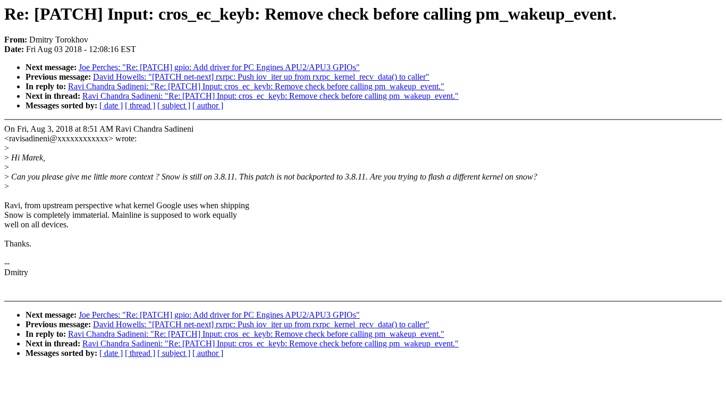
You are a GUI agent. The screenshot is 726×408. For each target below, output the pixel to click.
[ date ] (111, 105)
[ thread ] (140, 105)
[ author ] (207, 105)
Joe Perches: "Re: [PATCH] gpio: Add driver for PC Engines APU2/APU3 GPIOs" (219, 67)
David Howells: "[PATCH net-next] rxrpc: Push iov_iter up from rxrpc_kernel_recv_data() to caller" (261, 76)
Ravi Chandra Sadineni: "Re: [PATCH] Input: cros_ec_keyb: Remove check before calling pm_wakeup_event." (256, 86)
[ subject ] (173, 105)
